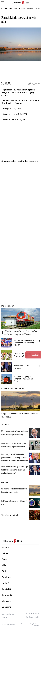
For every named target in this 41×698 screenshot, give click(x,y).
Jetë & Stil (6, 589)
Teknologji (7, 595)
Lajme (4, 8)
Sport (4, 559)
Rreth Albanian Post (8, 614)
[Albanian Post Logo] (20, 2)
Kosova (22, 9)
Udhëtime (6, 607)
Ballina (5, 547)
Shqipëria (13, 8)
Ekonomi (6, 601)
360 (4, 571)
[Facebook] (29, 83)
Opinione (6, 577)
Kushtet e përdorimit (32, 613)
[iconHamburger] (2, 2)
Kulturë (5, 583)
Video (4, 565)
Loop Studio (33, 624)
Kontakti (4, 618)
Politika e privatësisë (32, 617)
